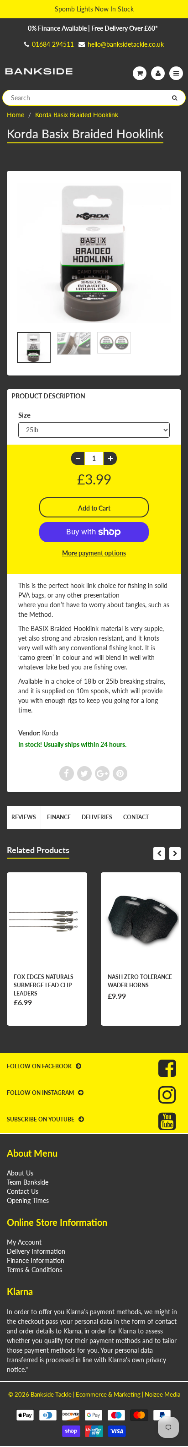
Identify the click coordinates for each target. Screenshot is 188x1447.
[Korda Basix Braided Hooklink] (94, 253)
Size (24, 415)
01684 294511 (53, 44)
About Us (20, 1173)
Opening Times (28, 1200)
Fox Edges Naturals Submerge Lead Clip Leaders (43, 985)
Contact (136, 817)
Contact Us (22, 1191)
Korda (50, 733)
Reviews (23, 817)
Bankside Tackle (51, 1394)
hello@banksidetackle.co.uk (126, 44)
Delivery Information (36, 1251)
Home (15, 115)
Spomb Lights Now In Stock (94, 9)
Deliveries (97, 817)
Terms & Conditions (34, 1269)
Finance (59, 817)
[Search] (175, 98)
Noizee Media (162, 1394)
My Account (24, 1242)
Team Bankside (27, 1182)
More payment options (94, 553)
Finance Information (35, 1260)
